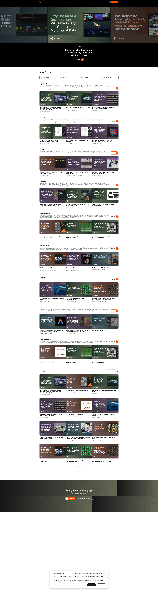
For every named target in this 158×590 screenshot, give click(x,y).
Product (61, 2)
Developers (90, 2)
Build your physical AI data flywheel (84, 498)
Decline (101, 584)
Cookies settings (82, 584)
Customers (75, 2)
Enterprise (68, 2)
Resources (82, 2)
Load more (79, 468)
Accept (91, 584)
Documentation (107, 77)
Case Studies (46, 77)
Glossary (86, 77)
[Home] (43, 2)
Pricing (97, 2)
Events (64, 77)
